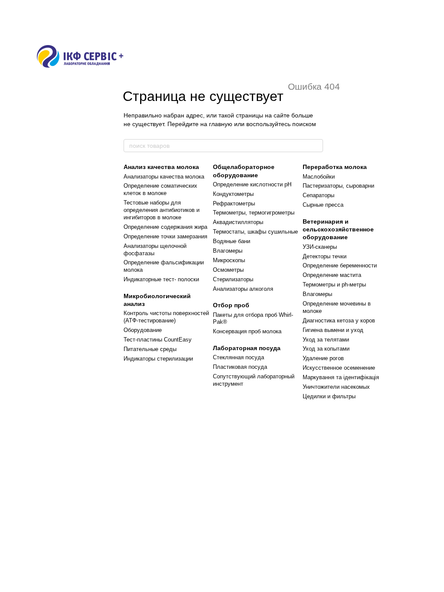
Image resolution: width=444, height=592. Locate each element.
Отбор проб (231, 305)
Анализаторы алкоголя (243, 289)
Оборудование (143, 330)
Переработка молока (335, 166)
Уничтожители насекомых (336, 387)
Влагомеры (227, 250)
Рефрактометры (234, 203)
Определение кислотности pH (252, 184)
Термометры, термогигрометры (253, 212)
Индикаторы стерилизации (158, 358)
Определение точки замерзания (165, 236)
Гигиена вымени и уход (333, 330)
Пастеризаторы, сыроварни (338, 185)
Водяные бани (231, 241)
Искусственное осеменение (339, 367)
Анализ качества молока (161, 166)
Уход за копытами (326, 348)
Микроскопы (229, 260)
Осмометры (228, 270)
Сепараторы (318, 195)
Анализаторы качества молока (164, 176)
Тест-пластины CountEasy (158, 339)
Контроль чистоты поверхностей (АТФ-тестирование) (166, 317)
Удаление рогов (323, 358)
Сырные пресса (323, 205)
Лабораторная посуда (247, 348)
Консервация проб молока (247, 331)
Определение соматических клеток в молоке (160, 189)
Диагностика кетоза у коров (339, 320)
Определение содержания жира (165, 227)
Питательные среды (150, 349)
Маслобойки (319, 176)
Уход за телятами (326, 339)
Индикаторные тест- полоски (161, 279)
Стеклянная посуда (238, 357)
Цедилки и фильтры (329, 396)
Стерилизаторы (233, 279)
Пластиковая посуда (240, 367)
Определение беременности (340, 265)
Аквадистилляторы (238, 222)
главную (220, 123)
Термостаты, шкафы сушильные (255, 231)
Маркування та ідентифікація (341, 377)
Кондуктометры (233, 194)
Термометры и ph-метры (334, 284)
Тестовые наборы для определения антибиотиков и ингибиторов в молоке (161, 210)
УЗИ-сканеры (320, 247)
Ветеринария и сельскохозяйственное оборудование (338, 229)
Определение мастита (332, 275)
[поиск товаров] (316, 145)
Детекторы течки (324, 256)
